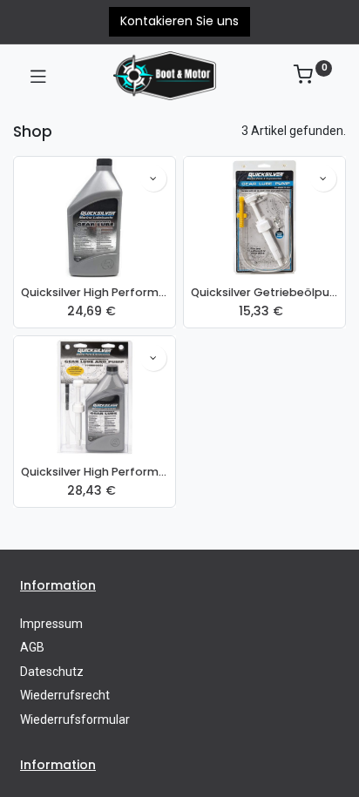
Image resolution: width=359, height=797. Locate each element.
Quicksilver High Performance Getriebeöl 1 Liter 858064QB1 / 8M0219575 (94, 292)
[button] (153, 178)
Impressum (51, 624)
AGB (32, 647)
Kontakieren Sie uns (179, 21)
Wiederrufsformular (75, 719)
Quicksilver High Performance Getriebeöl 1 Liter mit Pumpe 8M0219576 (94, 471)
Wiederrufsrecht (65, 695)
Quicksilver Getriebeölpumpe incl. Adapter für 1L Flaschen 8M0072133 (264, 292)
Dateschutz (52, 672)
